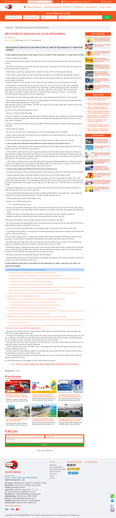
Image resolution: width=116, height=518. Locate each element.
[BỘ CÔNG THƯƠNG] (72, 473)
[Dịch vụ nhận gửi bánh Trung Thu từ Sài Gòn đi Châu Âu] (89, 189)
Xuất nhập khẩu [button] (91, 7)
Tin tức (102, 7)
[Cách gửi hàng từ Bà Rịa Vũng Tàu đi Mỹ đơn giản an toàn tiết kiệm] (44, 410)
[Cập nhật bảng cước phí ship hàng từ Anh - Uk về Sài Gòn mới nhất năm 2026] (44, 386)
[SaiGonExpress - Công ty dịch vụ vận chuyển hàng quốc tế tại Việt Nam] (8, 7)
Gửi (107, 17)
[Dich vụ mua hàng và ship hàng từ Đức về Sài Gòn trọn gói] (89, 53)
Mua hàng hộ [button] (79, 7)
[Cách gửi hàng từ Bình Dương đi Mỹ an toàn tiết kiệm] (17, 410)
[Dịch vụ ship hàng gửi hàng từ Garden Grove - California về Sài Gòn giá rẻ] (89, 74)
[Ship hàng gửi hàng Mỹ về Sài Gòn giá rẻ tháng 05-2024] (89, 155)
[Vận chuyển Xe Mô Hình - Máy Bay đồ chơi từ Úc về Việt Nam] (89, 87)
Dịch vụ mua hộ (55, 471)
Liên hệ (108, 7)
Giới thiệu (53, 465)
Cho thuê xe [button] (67, 7)
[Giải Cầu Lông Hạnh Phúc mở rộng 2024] (89, 148)
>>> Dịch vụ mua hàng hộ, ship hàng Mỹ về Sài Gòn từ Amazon (45, 364)
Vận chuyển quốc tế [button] (34, 7)
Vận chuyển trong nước (53, 7)
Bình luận (44, 444)
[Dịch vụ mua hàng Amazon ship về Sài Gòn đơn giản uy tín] (89, 60)
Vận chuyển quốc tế (56, 467)
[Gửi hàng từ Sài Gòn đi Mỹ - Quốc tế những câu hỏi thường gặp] (89, 175)
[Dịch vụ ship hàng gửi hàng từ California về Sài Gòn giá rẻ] (89, 80)
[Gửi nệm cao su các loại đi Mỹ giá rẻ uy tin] (89, 46)
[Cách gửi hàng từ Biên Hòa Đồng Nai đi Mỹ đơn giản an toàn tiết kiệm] (70, 410)
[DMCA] (73, 469)
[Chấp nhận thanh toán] (12, 509)
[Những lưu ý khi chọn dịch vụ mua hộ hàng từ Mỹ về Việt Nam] (17, 386)
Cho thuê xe (53, 473)
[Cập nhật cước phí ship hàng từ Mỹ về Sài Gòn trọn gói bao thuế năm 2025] (89, 141)
